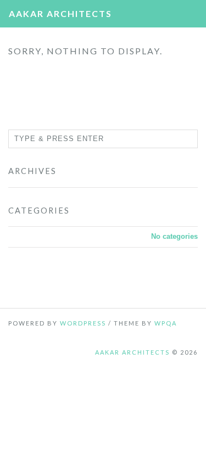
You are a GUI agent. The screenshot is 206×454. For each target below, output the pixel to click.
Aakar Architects (60, 13)
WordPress (83, 323)
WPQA (165, 323)
